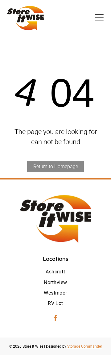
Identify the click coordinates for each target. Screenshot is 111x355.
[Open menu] (99, 17)
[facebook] (55, 318)
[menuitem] (55, 272)
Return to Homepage (55, 166)
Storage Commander (84, 346)
